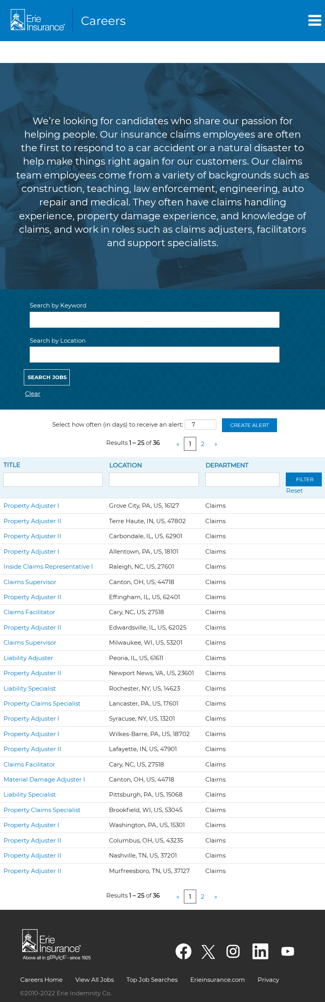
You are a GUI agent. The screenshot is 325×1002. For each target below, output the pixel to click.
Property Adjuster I (31, 505)
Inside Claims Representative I (48, 566)
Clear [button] (32, 393)
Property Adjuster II (32, 521)
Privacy (268, 979)
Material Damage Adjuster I (44, 779)
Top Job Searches (152, 979)
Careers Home (41, 979)
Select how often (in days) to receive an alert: (117, 424)
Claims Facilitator (29, 612)
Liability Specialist (30, 688)
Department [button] (227, 465)
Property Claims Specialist (42, 703)
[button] (271, 20)
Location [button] (125, 465)
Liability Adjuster (28, 658)
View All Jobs (94, 979)
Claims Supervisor (30, 582)
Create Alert (249, 425)
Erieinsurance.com (217, 979)
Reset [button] (294, 490)
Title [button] (12, 465)
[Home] (70, 20)
